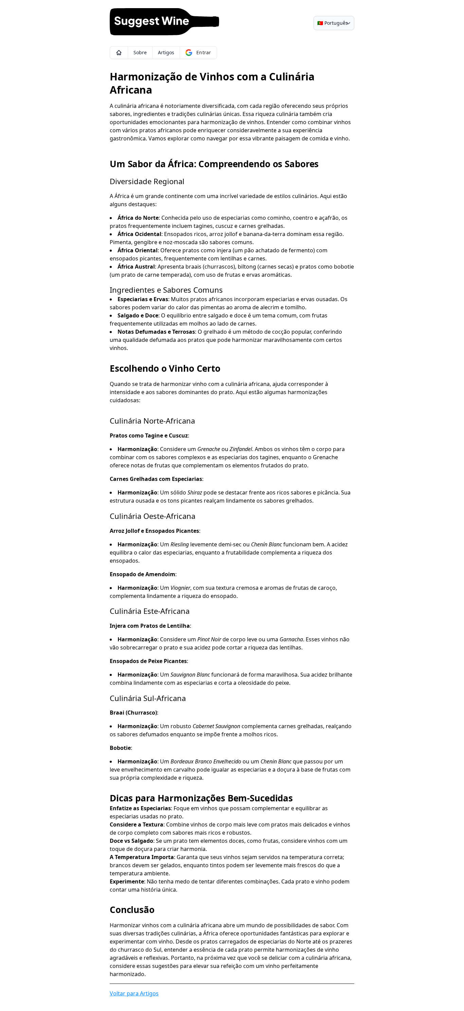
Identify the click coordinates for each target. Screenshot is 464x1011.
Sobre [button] (140, 52)
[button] (119, 52)
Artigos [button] (166, 52)
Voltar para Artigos (134, 993)
